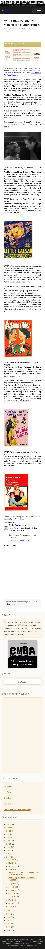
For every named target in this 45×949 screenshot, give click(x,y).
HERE (6, 127)
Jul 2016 (12, 887)
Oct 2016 (12, 866)
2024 (8, 831)
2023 (8, 834)
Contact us (22, 682)
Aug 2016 (12, 884)
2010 (8, 927)
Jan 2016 (12, 907)
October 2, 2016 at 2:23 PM (19, 541)
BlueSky (7, 798)
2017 (8, 854)
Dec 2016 (12, 860)
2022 (8, 837)
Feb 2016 (12, 903)
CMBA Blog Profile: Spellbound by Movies (22, 879)
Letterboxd (8, 804)
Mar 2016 (12, 900)
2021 (8, 841)
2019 (8, 847)
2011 (8, 924)
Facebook (8, 786)
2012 (8, 920)
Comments (11, 604)
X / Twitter (8, 792)
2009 (9, 930)
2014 (8, 914)
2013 (8, 917)
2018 (8, 850)
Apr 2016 (12, 897)
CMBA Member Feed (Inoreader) (17, 810)
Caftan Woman (15, 525)
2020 (8, 844)
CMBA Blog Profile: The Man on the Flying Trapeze (23, 873)
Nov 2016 (12, 863)
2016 (8, 857)
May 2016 (12, 893)
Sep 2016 (12, 870)
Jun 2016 (12, 890)
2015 (8, 911)
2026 (8, 824)
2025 (8, 828)
